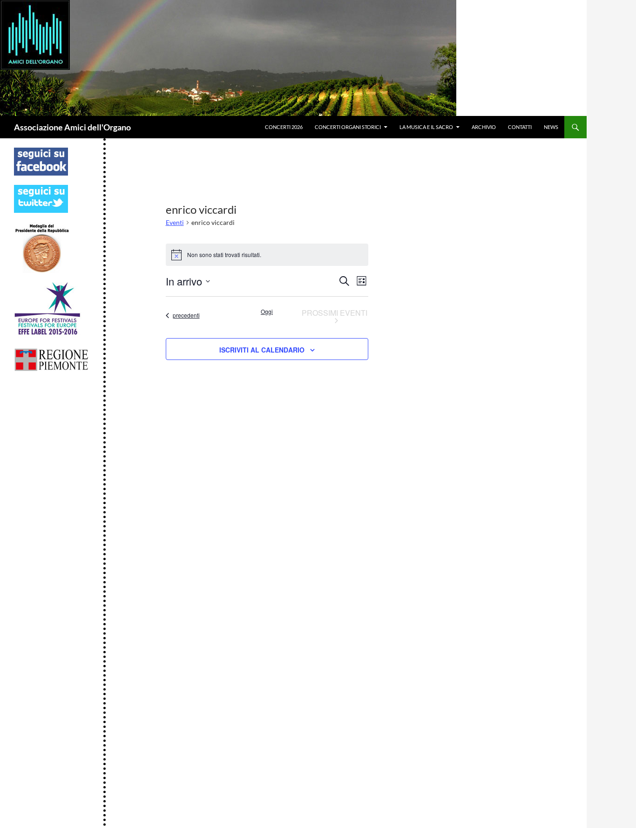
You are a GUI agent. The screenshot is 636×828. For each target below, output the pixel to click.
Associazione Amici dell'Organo (72, 127)
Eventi (175, 222)
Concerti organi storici (348, 127)
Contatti (520, 127)
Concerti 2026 (284, 127)
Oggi (267, 311)
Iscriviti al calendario (261, 349)
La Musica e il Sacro (426, 127)
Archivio (484, 127)
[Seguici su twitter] (41, 198)
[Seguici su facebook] (41, 160)
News (551, 127)
